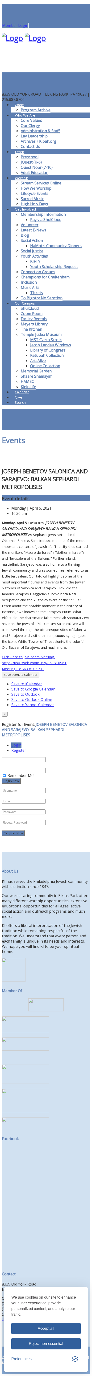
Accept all (46, 1328)
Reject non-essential (46, 1344)
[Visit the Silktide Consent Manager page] (75, 1359)
